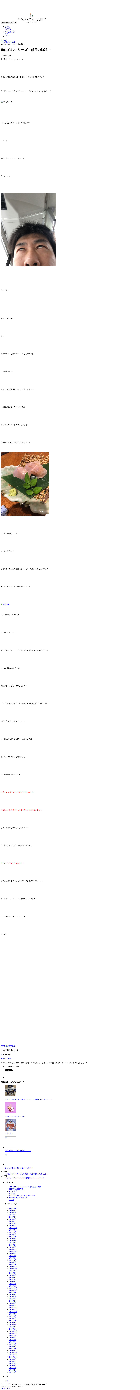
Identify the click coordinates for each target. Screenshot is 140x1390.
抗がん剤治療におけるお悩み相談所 (22, 1195)
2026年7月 (12, 1210)
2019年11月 (13, 1266)
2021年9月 (12, 1230)
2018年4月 (12, 1301)
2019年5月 (12, 1275)
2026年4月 (12, 1217)
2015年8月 (12, 1361)
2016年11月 (13, 1333)
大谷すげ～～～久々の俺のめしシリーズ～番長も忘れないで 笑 (28, 1099)
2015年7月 (12, 1363)
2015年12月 (13, 1353)
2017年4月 (12, 1322)
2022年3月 (12, 1223)
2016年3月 (12, 1348)
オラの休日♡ (14, 1191)
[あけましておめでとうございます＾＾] (10, 1164)
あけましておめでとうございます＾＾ (19, 1168)
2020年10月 (13, 1251)
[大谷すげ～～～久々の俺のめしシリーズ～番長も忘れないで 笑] (10, 1096)
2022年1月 (12, 1226)
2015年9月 (12, 1359)
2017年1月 (12, 1329)
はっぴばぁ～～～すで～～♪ (15, 1116)
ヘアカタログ (10, 32)
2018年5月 (12, 1299)
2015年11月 (13, 1355)
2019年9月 (12, 1271)
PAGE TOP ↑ (5, 1388)
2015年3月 (12, 1372)
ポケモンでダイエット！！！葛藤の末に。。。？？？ (24, 1178)
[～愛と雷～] (10, 1130)
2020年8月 (12, 1256)
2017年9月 (12, 1314)
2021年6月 (12, 1236)
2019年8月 (12, 1273)
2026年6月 (12, 1213)
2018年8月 (12, 1294)
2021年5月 (12, 1238)
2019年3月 (12, 1279)
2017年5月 (12, 1320)
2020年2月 (12, 1262)
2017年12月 (13, 1307)
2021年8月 (12, 1232)
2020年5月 (12, 1258)
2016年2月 (12, 1350)
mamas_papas (6, 1058)
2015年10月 (13, 1357)
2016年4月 (12, 1346)
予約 (6, 34)
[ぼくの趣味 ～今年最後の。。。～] (10, 1147)
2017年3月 (12, 1325)
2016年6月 (12, 1344)
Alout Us (8, 28)
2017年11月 (13, 1310)
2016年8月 (12, 1340)
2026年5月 (12, 1215)
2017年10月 (13, 1312)
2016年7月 (12, 1342)
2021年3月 (12, 1243)
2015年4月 (12, 1370)
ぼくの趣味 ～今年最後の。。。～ (18, 1151)
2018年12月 (13, 1286)
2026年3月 (12, 1219)
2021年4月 (12, 1241)
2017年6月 (12, 1318)
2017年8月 (12, 1316)
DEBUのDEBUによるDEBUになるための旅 (25, 1187)
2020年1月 (12, 1264)
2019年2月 (12, 1282)
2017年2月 (12, 1327)
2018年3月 (12, 1303)
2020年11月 (13, 1249)
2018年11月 (13, 1288)
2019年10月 (13, 1269)
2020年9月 (12, 1254)
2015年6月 (12, 1366)
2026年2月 (12, 1221)
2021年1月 (12, 1247)
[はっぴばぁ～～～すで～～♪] (10, 1113)
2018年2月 (12, 1305)
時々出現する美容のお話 (18, 1198)
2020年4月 (12, 1260)
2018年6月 (12, 1297)
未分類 (11, 1200)
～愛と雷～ (9, 1134)
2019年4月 (12, 1277)
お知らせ (12, 1193)
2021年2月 (12, 1245)
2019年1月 (12, 1284)
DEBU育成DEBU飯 (8, 1046)
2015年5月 (12, 1368)
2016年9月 (12, 1338)
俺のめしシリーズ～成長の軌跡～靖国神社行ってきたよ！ (26, 1174)
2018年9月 (12, 1292)
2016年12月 (13, 1331)
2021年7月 (12, 1234)
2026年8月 (12, 1208)
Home (7, 26)
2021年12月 (13, 1228)
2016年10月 (13, 1335)
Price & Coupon (10, 30)
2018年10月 (13, 1290)
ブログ (7, 36)
